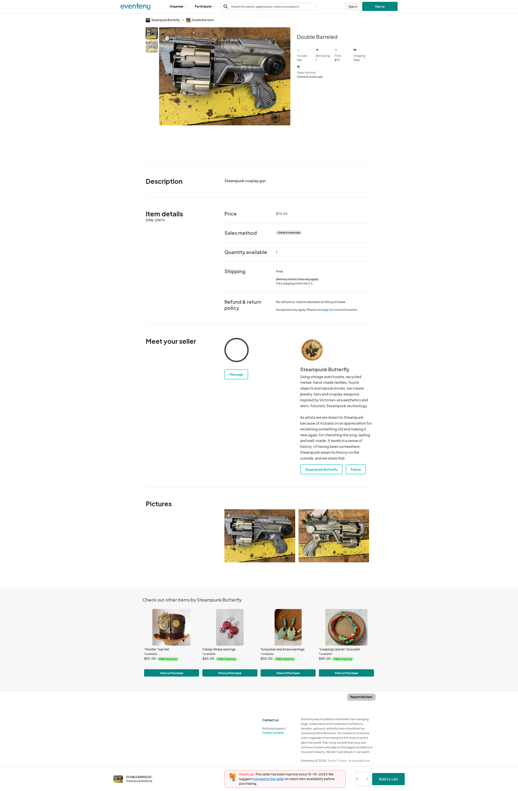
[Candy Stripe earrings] (229, 627)
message (322, 309)
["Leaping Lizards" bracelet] (346, 627)
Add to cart (388, 779)
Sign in (352, 6)
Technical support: (274, 730)
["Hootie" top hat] (171, 627)
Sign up (380, 6)
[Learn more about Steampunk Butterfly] (312, 350)
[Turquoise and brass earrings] (288, 627)
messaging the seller (268, 779)
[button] (179, 6)
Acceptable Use (359, 760)
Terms (332, 760)
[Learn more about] (236, 351)
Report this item (361, 697)
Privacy (342, 760)
